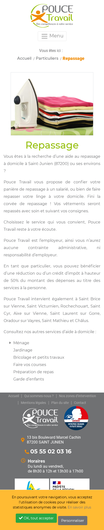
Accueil (13, 396)
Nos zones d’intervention (77, 396)
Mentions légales (33, 403)
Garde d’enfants (28, 379)
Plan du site (60, 403)
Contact (80, 403)
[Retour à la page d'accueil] (52, 15)
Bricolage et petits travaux (38, 357)
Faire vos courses (29, 364)
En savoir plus (79, 507)
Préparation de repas (33, 372)
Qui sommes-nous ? (39, 396)
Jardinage (22, 350)
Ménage (21, 343)
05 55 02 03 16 (50, 451)
